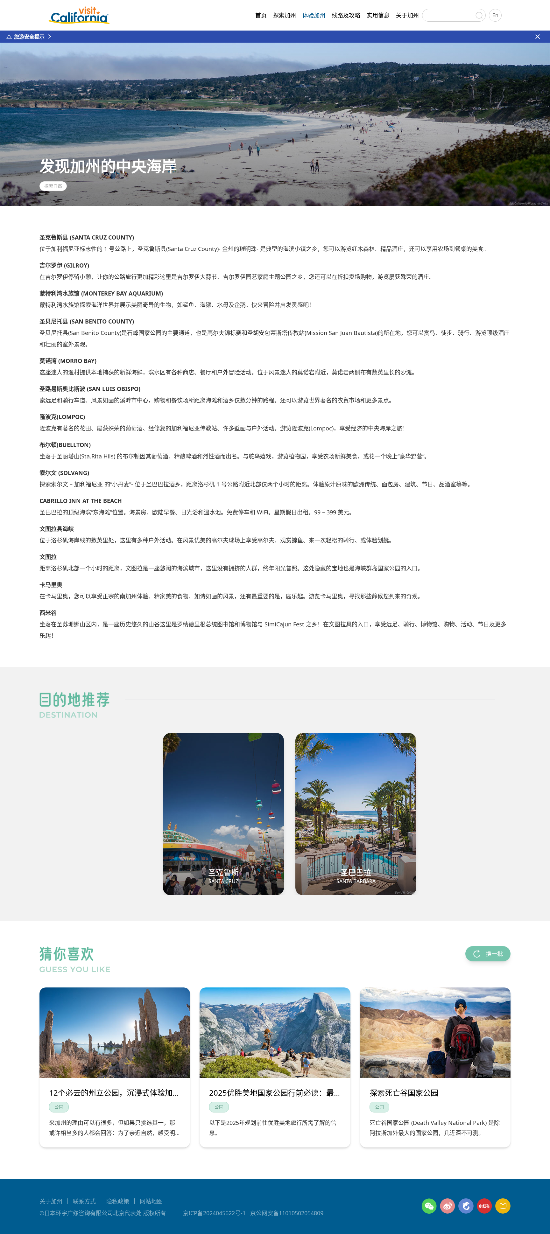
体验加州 (313, 15)
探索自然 (53, 186)
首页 (261, 15)
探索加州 (284, 15)
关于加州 (407, 15)
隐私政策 (117, 1201)
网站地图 (151, 1201)
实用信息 (378, 15)
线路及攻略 (346, 15)
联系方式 (84, 1201)
